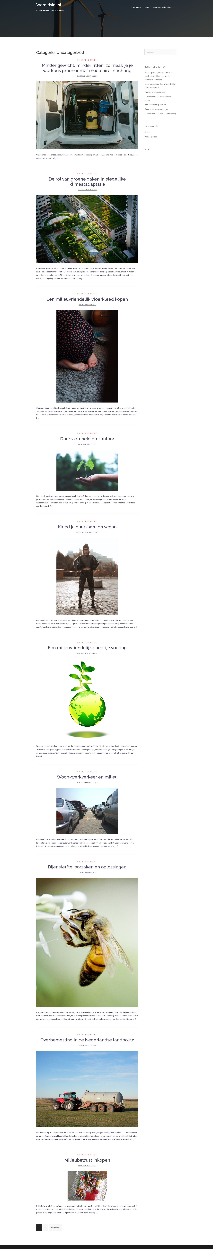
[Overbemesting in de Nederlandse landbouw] (87, 1088)
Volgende (55, 1227)
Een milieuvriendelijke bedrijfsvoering (87, 647)
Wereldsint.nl (48, 4)
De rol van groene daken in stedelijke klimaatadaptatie (87, 181)
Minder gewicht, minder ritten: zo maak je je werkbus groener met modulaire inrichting (87, 68)
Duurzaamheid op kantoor (87, 438)
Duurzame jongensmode (154, 92)
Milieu (147, 7)
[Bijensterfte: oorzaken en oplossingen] (87, 942)
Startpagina (136, 7)
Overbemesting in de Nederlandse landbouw (87, 1039)
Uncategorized (87, 60)
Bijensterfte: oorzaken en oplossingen (87, 866)
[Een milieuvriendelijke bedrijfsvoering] (87, 699)
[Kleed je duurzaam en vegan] (87, 576)
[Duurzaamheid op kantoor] (87, 470)
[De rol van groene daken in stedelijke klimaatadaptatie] (87, 229)
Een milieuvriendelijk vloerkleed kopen (87, 299)
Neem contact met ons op (164, 7)
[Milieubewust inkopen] (87, 1185)
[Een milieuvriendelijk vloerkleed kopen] (87, 356)
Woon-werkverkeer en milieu (87, 776)
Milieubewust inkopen (87, 1160)
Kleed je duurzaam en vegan (87, 526)
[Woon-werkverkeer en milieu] (87, 810)
